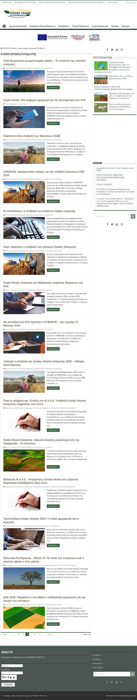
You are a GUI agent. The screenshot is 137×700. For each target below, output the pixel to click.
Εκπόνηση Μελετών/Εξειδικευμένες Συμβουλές (86, 2)
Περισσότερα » (53, 87)
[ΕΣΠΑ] (68, 37)
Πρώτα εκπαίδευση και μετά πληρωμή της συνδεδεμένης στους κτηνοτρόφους (120, 106)
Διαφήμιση (97, 659)
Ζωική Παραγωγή (100, 26)
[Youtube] (132, 2)
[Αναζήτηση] (133, 216)
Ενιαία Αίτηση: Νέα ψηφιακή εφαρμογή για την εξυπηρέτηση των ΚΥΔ (44, 100)
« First (4, 635)
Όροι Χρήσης (98, 668)
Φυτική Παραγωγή (80, 26)
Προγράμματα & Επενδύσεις (25, 2)
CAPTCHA (6, 670)
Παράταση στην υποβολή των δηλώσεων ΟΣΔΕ (31, 135)
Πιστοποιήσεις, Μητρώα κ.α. (42, 408)
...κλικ (7, 104)
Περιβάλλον (64, 26)
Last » (49, 635)
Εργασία (126, 26)
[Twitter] (129, 2)
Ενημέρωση (49, 68)
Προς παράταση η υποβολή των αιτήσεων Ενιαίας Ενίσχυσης (39, 246)
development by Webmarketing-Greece (121, 696)
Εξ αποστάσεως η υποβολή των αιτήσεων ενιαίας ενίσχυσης (39, 211)
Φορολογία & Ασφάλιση (67, 408)
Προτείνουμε (7, 2)
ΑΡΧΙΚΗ (4, 26)
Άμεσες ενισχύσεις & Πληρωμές (15, 68)
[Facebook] (127, 2)
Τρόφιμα (115, 26)
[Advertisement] (115, 138)
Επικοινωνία (112, 2)
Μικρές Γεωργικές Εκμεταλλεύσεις (52, 2)
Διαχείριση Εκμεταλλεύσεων (43, 26)
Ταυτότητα (97, 655)
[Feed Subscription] (90, 54)
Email (5, 666)
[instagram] (135, 2)
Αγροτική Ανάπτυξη (18, 26)
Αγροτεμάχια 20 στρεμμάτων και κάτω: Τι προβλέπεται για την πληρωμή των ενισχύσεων (121, 95)
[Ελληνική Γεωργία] (17, 13)
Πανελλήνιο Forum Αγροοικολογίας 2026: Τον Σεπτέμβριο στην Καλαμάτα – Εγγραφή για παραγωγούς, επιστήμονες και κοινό (113, 67)
